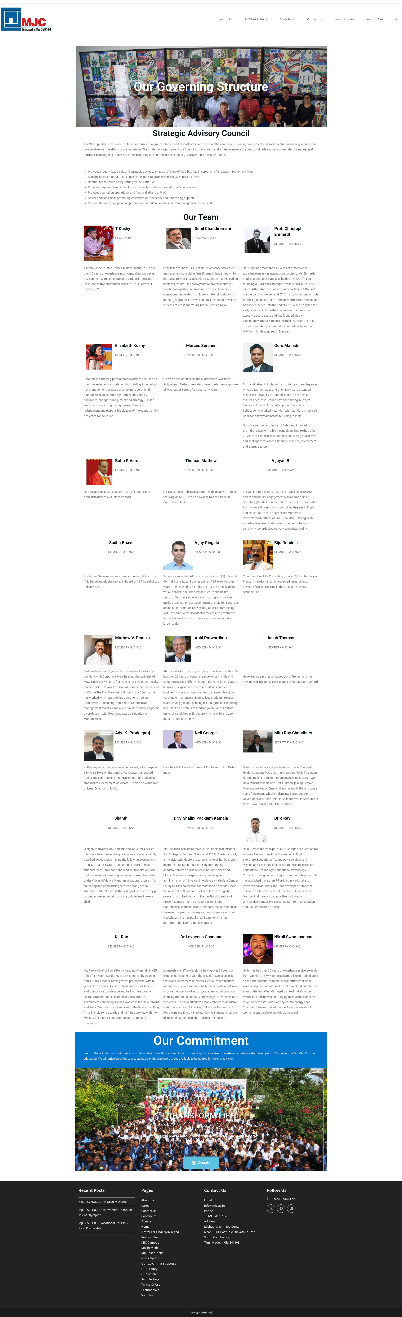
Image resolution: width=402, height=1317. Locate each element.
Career (146, 1206)
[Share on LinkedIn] (291, 1208)
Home (145, 1226)
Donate (146, 1221)
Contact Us (148, 1211)
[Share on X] (271, 1208)
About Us (147, 1200)
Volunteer (148, 1295)
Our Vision (148, 1274)
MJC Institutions (152, 1253)
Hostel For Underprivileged (160, 1232)
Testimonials (150, 1290)
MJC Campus (150, 1242)
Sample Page (150, 1279)
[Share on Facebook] (281, 1208)
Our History (149, 1269)
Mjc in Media (150, 1248)
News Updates (151, 1258)
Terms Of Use (150, 1284)
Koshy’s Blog (149, 1237)
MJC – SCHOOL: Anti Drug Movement (104, 1202)
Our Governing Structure (158, 1264)
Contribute (148, 1216)
